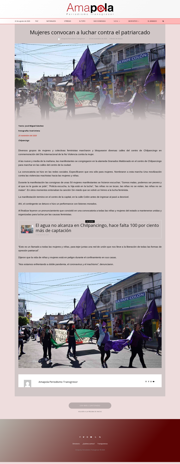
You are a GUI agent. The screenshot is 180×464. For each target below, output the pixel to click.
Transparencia (102, 444)
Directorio (76, 444)
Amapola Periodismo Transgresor (73, 39)
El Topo (82, 21)
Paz (36, 21)
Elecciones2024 (99, 21)
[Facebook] (80, 437)
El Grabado (152, 21)
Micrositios (132, 21)
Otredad (67, 21)
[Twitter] (83, 437)
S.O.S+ (116, 21)
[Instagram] (87, 437)
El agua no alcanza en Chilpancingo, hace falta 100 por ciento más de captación (97, 228)
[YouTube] (91, 437)
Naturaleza (51, 21)
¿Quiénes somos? (89, 444)
